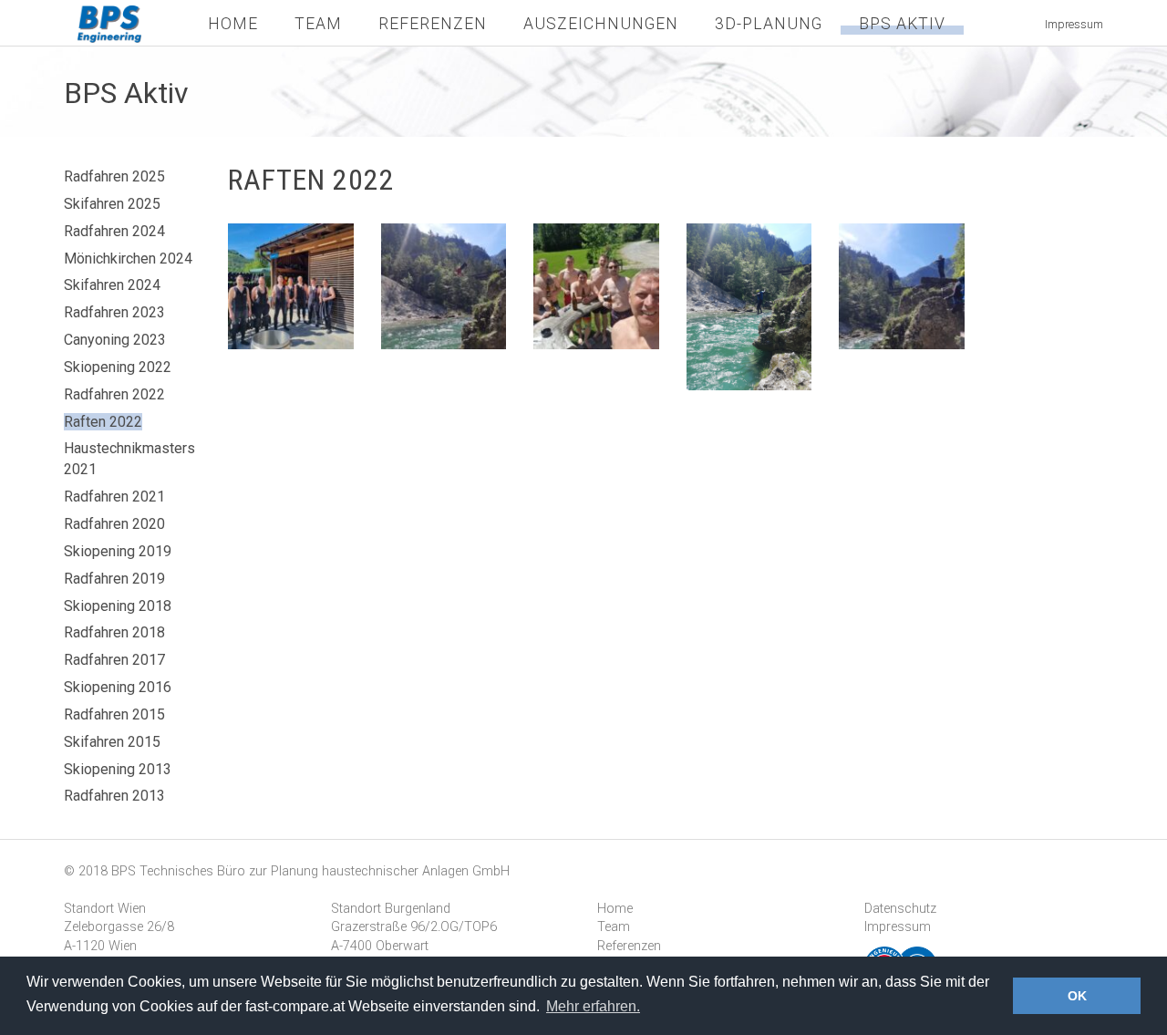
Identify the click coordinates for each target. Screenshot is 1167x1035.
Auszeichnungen (600, 24)
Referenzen (432, 24)
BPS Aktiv (902, 24)
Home (233, 24)
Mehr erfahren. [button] (593, 1006)
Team (318, 24)
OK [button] (1077, 995)
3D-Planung (768, 24)
